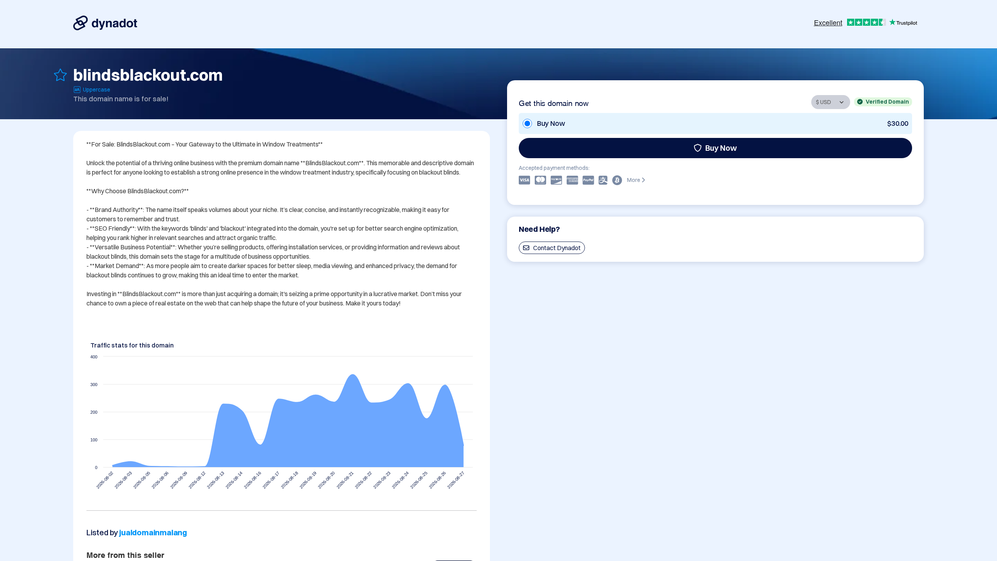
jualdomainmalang (153, 532)
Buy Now (721, 148)
